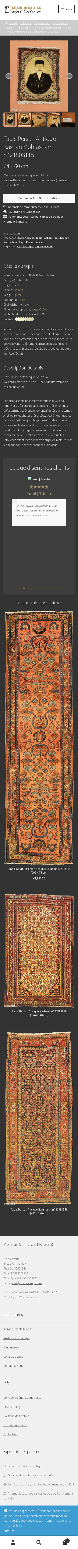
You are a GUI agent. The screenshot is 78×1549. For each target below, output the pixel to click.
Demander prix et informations (39, 198)
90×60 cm (44, 309)
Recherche (39, 1542)
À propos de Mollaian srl (18, 1329)
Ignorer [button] (9, 1530)
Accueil (13, 23)
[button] (16, 588)
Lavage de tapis (13, 1356)
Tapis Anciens (42, 23)
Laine (22, 300)
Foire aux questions (15, 1425)
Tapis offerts (10, 1434)
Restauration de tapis (16, 1338)
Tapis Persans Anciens (32, 242)
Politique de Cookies (16, 1416)
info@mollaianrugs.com (27, 1283)
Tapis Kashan (24, 27)
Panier (60, 1539)
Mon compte (13, 1542)
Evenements (11, 1347)
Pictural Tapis (25, 246)
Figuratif (17, 295)
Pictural (18, 290)
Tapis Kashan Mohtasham (48, 27)
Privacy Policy (11, 1407)
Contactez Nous (13, 1365)
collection (26, 23)
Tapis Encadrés (44, 246)
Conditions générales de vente (22, 1397)
